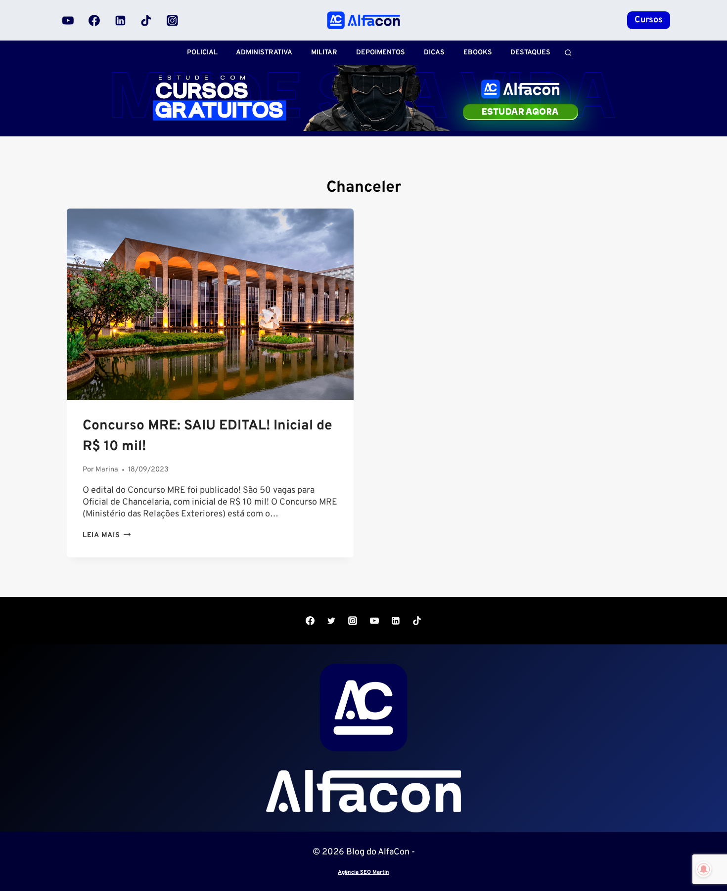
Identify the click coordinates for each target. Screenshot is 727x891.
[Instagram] (172, 20)
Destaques (530, 52)
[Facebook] (94, 20)
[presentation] (210, 304)
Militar (324, 52)
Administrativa (264, 52)
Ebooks (477, 52)
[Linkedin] (120, 20)
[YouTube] (68, 20)
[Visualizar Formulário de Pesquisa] (568, 52)
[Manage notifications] (704, 869)
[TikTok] (146, 20)
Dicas (434, 52)
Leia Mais (107, 535)
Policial (202, 52)
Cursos (649, 20)
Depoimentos (380, 52)
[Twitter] (331, 621)
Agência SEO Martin (363, 872)
